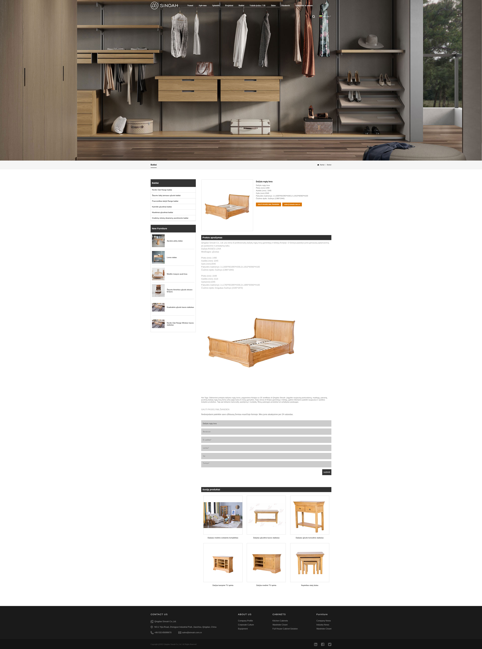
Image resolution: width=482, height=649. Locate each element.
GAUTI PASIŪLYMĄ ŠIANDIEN (268, 204)
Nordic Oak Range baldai (162, 190)
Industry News (322, 625)
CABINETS (279, 614)
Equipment (243, 629)
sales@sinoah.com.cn (292, 204)
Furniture (322, 614)
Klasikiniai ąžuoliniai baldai (162, 212)
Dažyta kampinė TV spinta (223, 585)
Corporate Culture (246, 625)
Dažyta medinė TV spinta (266, 585)
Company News (323, 621)
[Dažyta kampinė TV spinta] (223, 561)
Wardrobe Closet (280, 625)
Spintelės (216, 5)
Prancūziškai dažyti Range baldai (165, 201)
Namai (190, 5)
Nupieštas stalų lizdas (309, 585)
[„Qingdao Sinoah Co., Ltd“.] (164, 5)
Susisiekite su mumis (304, 5)
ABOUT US (245, 614)
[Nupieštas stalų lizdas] (309, 561)
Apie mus (203, 5)
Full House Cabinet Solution (285, 629)
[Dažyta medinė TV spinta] (266, 561)
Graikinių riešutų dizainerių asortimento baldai (170, 218)
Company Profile (245, 621)
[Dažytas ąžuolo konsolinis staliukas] (309, 514)
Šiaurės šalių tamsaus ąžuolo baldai (166, 195)
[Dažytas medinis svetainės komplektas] (223, 514)
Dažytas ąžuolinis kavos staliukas (266, 538)
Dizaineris (285, 5)
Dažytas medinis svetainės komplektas (223, 538)
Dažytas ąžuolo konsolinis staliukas (310, 538)
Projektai (229, 5)
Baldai (241, 5)
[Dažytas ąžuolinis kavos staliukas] (266, 514)
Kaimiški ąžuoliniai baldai (162, 207)
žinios (273, 5)
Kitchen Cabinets (280, 621)
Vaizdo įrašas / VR (257, 5)
